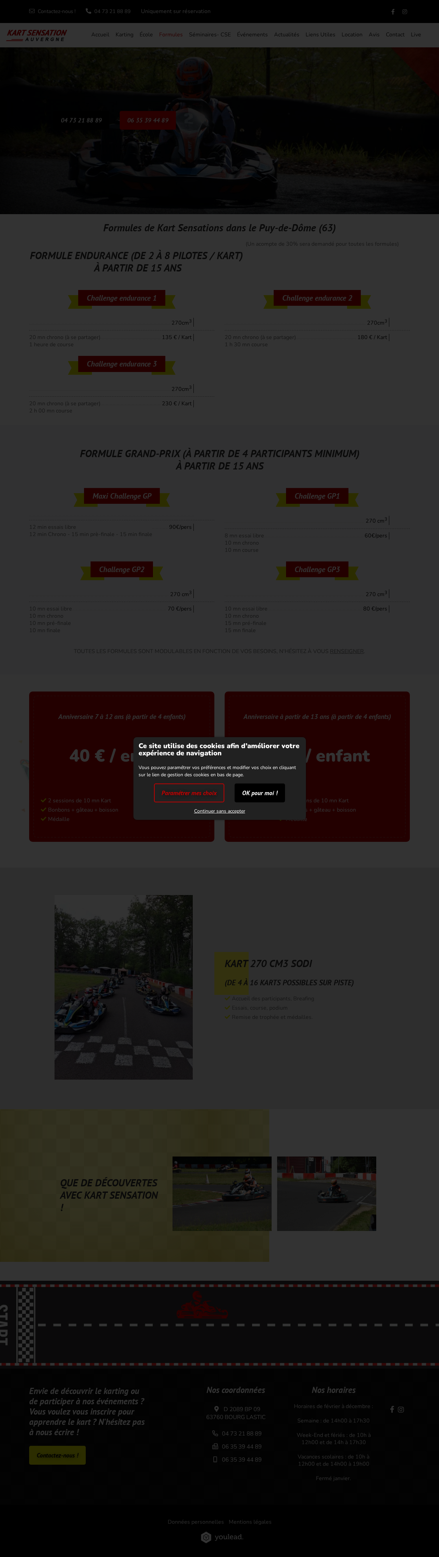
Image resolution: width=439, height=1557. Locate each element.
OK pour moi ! (259, 793)
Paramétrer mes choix (189, 793)
